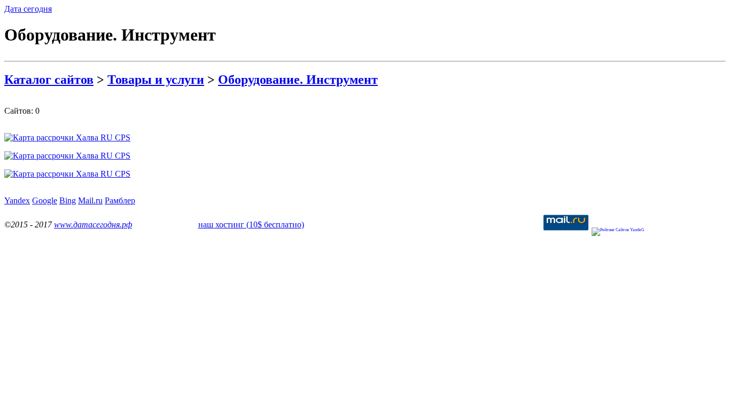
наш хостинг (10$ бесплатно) (251, 224)
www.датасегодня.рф (93, 224)
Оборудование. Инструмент (298, 79)
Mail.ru (90, 200)
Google (44, 200)
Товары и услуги (155, 79)
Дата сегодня (28, 8)
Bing (67, 200)
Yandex (17, 200)
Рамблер (120, 200)
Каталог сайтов (49, 79)
